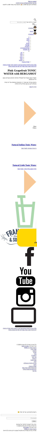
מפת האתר (33, 360)
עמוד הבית (33, 349)
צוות (35, 354)
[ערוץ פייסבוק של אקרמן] (23, 410)
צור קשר (34, 357)
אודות (34, 352)
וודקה (28, 40)
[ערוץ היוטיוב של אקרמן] (23, 384)
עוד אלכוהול (26, 49)
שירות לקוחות (19, 3)
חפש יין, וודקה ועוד (31, 22)
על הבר (34, 3)
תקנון (12, 64)
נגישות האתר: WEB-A (30, 347)
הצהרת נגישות (25, 62)
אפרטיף (27, 45)
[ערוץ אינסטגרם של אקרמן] (23, 397)
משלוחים (25, 3)
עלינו (35, 64)
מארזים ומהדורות (24, 48)
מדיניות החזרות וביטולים (30, 363)
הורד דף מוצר (32, 87)
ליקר (21, 55)
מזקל (21, 54)
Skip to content (32, 1)
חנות (35, 361)
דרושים (16, 64)
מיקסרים (27, 46)
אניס (21, 58)
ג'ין (28, 42)
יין (28, 37)
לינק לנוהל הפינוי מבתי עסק (29, 66)
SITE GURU (25, 346)
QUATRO (26, 427)
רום (22, 52)
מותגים (30, 3)
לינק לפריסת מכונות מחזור (15, 66)
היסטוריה (33, 355)
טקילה (27, 43)
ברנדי (21, 57)
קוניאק (21, 60)
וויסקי (28, 38)
